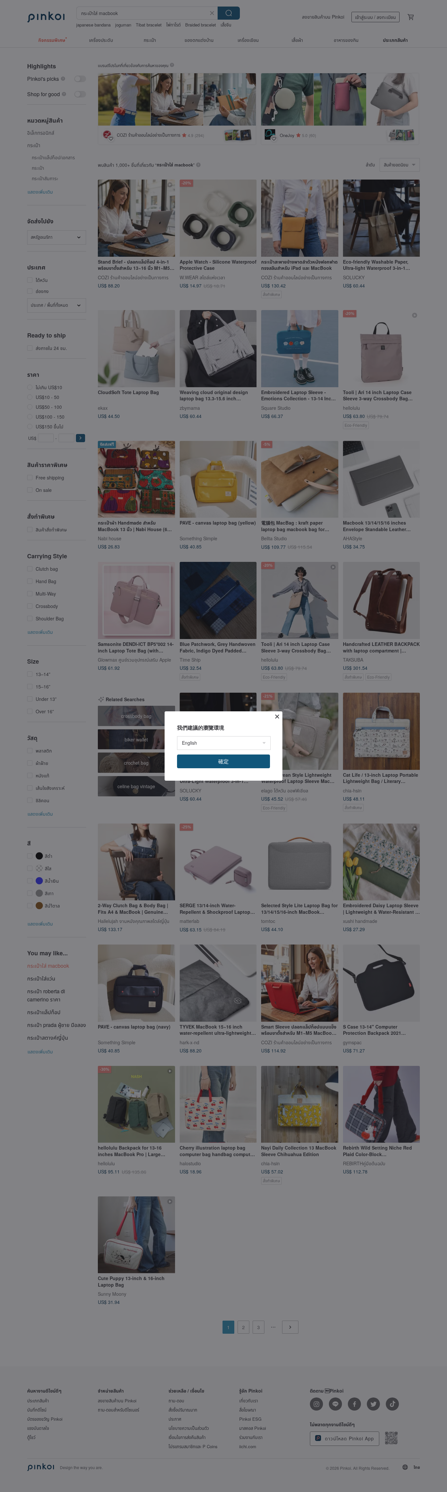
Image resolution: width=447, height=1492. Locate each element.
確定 (223, 761)
